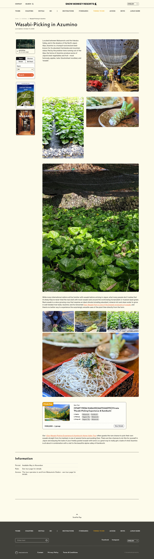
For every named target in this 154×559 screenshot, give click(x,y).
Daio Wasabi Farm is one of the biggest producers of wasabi (107, 305)
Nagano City (86, 417)
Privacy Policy (53, 552)
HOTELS (41, 11)
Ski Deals (30, 61)
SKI (51, 11)
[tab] (20, 58)
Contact (40, 552)
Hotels (21, 61)
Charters (30, 58)
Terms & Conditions (70, 552)
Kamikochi (94, 414)
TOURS (17, 11)
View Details (119, 426)
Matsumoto (85, 414)
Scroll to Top (77, 517)
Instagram (115, 540)
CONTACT (18, 4)
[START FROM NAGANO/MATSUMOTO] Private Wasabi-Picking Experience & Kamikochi (96, 409)
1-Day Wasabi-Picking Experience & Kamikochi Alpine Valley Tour (71, 436)
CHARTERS (29, 11)
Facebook (105, 540)
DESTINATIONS (68, 11)
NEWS (122, 11)
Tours (21, 58)
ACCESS (112, 11)
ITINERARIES (83, 11)
